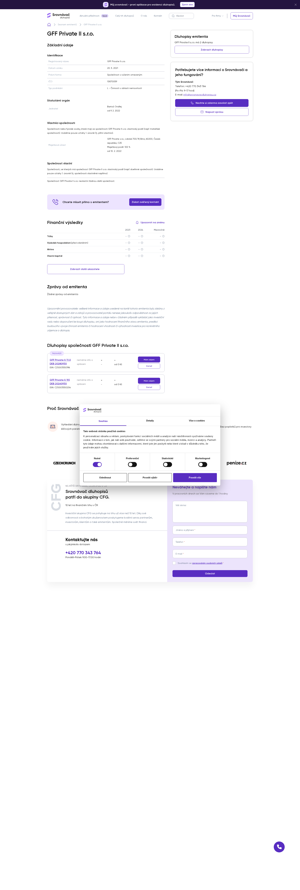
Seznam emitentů (67, 24)
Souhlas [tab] (103, 421)
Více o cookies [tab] (197, 420)
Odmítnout (105, 477)
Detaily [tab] (150, 420)
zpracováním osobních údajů (207, 563)
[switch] (132, 464)
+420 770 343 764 (83, 552)
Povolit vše (195, 477)
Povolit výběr (150, 477)
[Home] (49, 25)
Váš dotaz (181, 505)
